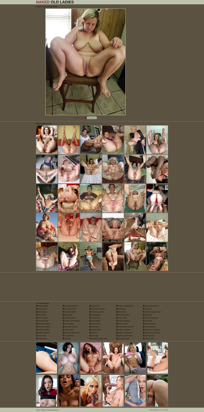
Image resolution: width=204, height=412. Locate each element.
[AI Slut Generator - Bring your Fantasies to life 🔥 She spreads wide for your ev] (90, 358)
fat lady (67, 339)
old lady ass (42, 312)
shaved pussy (149, 327)
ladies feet (95, 306)
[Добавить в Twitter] (163, 2)
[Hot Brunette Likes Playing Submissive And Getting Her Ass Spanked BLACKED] (157, 358)
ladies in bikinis (44, 333)
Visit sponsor (92, 118)
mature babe (96, 330)
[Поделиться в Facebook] (134, 2)
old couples (69, 324)
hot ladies (95, 327)
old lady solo (149, 336)
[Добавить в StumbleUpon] (156, 2)
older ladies (122, 318)
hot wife (94, 333)
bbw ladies (42, 315)
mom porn (122, 312)
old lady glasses (97, 312)
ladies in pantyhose (125, 333)
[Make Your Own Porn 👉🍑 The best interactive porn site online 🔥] (90, 391)
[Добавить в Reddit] (153, 2)
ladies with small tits (152, 333)
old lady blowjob (70, 306)
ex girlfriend (69, 336)
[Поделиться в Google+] (140, 2)
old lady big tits (43, 330)
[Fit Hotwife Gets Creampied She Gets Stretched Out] (113, 358)
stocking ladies (124, 315)
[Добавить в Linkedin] (143, 2)
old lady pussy (123, 339)
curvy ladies (69, 330)
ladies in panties (124, 330)
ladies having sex (151, 318)
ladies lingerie (150, 324)
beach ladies (43, 318)
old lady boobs (70, 309)
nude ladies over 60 (125, 327)
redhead (147, 309)
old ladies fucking (98, 309)
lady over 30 (123, 324)
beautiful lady (43, 321)
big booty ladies (44, 324)
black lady (42, 336)
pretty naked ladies (125, 336)
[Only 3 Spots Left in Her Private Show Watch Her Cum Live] (135, 358)
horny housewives (151, 306)
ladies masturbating (125, 306)
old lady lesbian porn (99, 339)
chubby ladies (69, 318)
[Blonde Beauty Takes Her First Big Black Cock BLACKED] (113, 391)
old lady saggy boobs (152, 312)
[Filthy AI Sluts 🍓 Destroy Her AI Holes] (46, 358)
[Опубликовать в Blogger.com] (131, 2)
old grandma (96, 315)
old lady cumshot (71, 327)
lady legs (94, 336)
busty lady (68, 315)
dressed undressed (71, 333)
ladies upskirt (43, 306)
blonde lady (42, 339)
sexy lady (148, 321)
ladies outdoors (124, 321)
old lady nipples (44, 327)
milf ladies (122, 309)
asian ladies (42, 309)
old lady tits (148, 339)
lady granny (95, 318)
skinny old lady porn (152, 330)
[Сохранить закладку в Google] (137, 2)
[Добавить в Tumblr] (159, 2)
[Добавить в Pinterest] (150, 2)
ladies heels (96, 324)
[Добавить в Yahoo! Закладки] (166, 2)
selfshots (148, 315)
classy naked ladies (72, 321)
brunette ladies (70, 312)
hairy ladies (95, 321)
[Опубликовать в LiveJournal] (147, 2)
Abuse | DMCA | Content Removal (47, 410)
